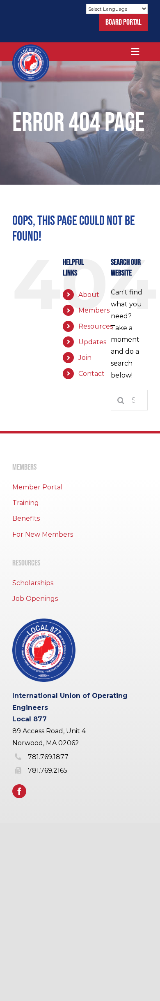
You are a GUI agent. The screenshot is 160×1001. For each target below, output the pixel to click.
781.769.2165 (47, 770)
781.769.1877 (48, 757)
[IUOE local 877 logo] (30, 47)
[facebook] (19, 791)
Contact (91, 374)
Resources (95, 326)
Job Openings (35, 598)
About (88, 295)
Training (25, 503)
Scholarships (32, 583)
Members (94, 310)
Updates (92, 342)
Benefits (26, 518)
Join (84, 357)
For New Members (42, 534)
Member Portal (37, 487)
